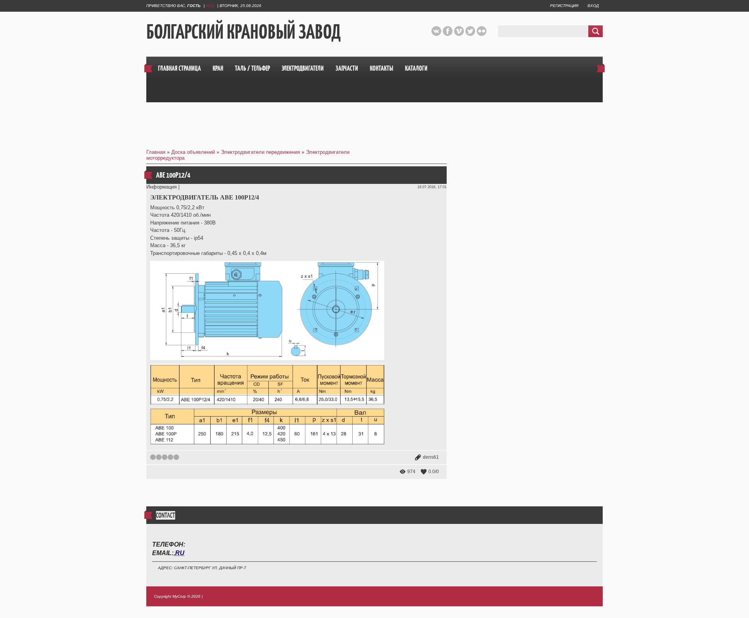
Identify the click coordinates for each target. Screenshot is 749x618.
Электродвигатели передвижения (260, 152)
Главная (155, 152)
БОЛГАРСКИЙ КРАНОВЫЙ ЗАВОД (243, 31)
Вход (593, 6)
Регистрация (564, 6)
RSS (210, 6)
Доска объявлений (193, 152)
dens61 (431, 457)
